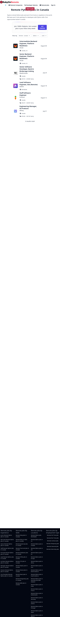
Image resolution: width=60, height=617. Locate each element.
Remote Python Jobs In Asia (37, 566)
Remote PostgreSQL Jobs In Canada (22, 579)
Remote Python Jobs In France (37, 589)
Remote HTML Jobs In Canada (21, 557)
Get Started (42, 27)
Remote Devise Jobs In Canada (21, 570)
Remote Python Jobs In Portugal (37, 607)
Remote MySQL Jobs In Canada (22, 566)
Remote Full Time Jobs (53, 535)
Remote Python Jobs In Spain (37, 611)
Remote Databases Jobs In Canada (22, 553)
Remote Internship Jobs (53, 549)
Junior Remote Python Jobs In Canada (6, 535)
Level (43, 35)
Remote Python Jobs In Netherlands (37, 594)
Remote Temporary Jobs (53, 543)
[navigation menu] (6, 5)
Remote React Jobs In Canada (21, 575)
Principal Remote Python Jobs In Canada (7, 553)
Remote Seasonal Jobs (53, 546)
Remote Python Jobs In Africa (37, 562)
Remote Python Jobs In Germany (37, 598)
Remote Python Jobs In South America (37, 575)
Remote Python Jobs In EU (37, 553)
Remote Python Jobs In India (37, 585)
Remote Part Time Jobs (53, 538)
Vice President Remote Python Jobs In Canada (6, 575)
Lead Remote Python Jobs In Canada (7, 557)
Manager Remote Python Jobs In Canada (7, 566)
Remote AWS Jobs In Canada (21, 583)
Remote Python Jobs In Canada (37, 544)
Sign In (53, 5)
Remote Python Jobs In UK (37, 549)
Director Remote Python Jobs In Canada (7, 570)
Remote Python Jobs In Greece (37, 602)
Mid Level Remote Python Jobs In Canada (7, 540)
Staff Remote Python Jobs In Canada (7, 549)
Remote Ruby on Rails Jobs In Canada (21, 540)
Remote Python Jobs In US (37, 540)
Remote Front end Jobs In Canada (22, 549)
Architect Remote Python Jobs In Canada (7, 562)
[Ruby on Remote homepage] (9, 2)
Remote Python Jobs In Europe (37, 557)
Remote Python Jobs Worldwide (36, 535)
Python (35, 35)
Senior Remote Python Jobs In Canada (6, 544)
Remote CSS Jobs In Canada (21, 562)
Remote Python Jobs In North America (37, 570)
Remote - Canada (23, 35)
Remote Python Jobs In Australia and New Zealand (37, 580)
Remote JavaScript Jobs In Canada (22, 544)
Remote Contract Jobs (52, 541)
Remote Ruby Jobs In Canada (21, 535)
